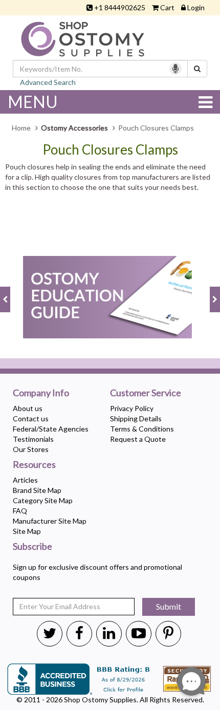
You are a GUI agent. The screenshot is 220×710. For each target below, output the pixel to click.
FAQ (20, 510)
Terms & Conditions (142, 428)
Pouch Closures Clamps (110, 149)
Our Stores (31, 449)
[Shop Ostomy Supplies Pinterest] (168, 632)
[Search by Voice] (175, 68)
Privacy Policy (131, 408)
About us (27, 408)
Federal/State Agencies (51, 428)
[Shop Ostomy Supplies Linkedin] (109, 632)
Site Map (27, 531)
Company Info (41, 393)
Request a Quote (138, 439)
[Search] (197, 68)
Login (196, 7)
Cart (167, 7)
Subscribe (32, 547)
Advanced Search (48, 82)
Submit (168, 606)
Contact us (31, 418)
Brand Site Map (37, 490)
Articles (25, 480)
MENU (33, 102)
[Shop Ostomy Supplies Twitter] (49, 632)
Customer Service (145, 393)
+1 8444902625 (119, 7)
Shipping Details (136, 418)
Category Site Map (43, 500)
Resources (34, 465)
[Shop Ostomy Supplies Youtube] (138, 632)
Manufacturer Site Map (49, 521)
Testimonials (33, 439)
